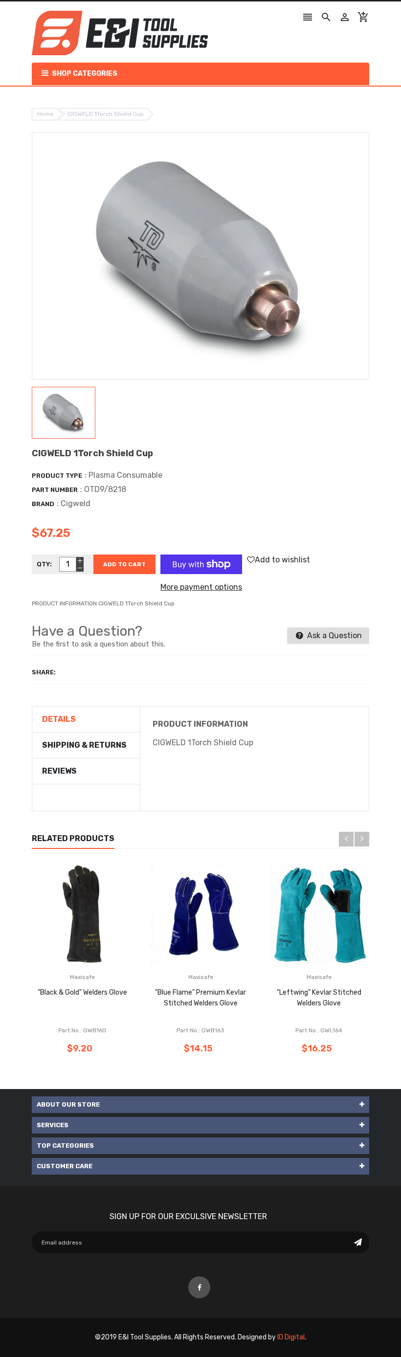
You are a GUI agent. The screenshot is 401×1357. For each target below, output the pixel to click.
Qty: (44, 564)
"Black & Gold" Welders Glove (82, 992)
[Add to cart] (97, 944)
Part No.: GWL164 (318, 1030)
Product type (57, 475)
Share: (44, 672)
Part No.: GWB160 (82, 1030)
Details (59, 719)
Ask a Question (333, 635)
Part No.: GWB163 (200, 1030)
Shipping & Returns (84, 745)
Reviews (59, 771)
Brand (43, 504)
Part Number (55, 489)
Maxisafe (82, 977)
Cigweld (75, 503)
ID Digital (291, 1337)
